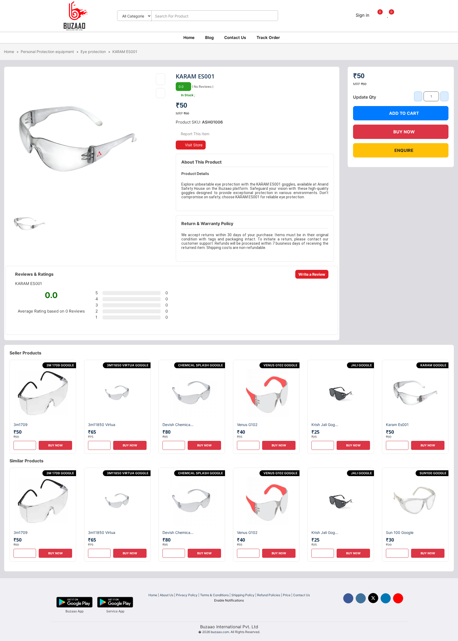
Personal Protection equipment (47, 51)
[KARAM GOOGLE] (415, 392)
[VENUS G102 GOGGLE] (266, 392)
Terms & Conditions (214, 595)
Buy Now (404, 131)
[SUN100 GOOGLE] (415, 501)
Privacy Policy (186, 595)
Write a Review (311, 274)
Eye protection (93, 51)
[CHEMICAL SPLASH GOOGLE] (191, 392)
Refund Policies (268, 595)
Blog (209, 37)
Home (189, 37)
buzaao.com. (220, 632)
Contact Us (235, 37)
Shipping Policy (242, 595)
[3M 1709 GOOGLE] (42, 392)
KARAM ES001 (124, 51)
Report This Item (194, 133)
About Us (166, 595)
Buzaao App (74, 611)
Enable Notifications (229, 600)
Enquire (403, 150)
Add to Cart (404, 113)
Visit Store (193, 145)
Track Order (268, 37)
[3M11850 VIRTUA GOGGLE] (117, 392)
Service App (115, 611)
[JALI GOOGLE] (340, 392)
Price (286, 595)
